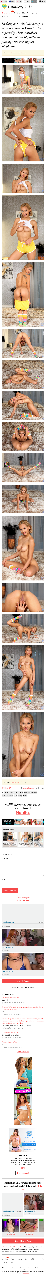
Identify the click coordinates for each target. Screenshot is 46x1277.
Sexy (3, 1012)
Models (6, 16)
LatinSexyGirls (20, 6)
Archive (27, 12)
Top (36, 12)
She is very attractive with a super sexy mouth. (16, 1025)
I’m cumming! (23, 1172)
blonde (6, 792)
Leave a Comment (28, 788)
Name (3, 879)
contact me (26, 1273)
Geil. (3, 1044)
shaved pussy (32, 792)
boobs (11, 792)
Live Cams (8, 12)
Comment (5, 858)
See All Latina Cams (23, 1241)
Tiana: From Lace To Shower (11, 1032)
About (25, 16)
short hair (5, 795)
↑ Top (42, 1259)
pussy (21, 792)
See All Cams (23, 981)
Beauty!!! (5, 1000)
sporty (20, 795)
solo (15, 795)
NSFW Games (29, 987)
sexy (25, 792)
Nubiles (23, 812)
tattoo (25, 795)
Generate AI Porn (18, 987)
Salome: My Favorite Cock (10, 997)
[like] (2, 788)
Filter (18, 12)
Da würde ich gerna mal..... (10, 1035)
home (16, 792)
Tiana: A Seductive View (10, 1042)
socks (11, 795)
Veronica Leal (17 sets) (18, 53)
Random (16, 16)
